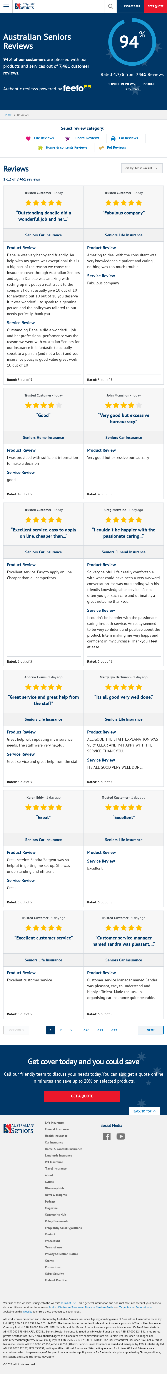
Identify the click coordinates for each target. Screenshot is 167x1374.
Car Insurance (54, 1142)
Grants (49, 1260)
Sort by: (138, 168)
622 (114, 1030)
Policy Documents (56, 1221)
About (49, 1175)
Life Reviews (44, 138)
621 (100, 1030)
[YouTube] (121, 1135)
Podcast (50, 1201)
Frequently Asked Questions (63, 1228)
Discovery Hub (54, 1188)
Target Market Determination (136, 1307)
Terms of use (53, 1247)
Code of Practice (56, 1280)
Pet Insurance (54, 1162)
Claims (49, 1182)
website (27, 1311)
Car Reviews (128, 138)
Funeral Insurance (57, 1129)
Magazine (51, 1208)
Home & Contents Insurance (63, 1149)
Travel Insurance (56, 1168)
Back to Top (143, 1111)
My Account (52, 1241)
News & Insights (56, 1195)
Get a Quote (156, 6)
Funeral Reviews (86, 138)
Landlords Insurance (58, 1155)
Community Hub (55, 1214)
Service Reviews (121, 84)
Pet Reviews (116, 147)
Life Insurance (54, 1122)
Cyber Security (54, 1273)
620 (86, 1030)
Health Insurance (56, 1135)
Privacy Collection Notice (61, 1254)
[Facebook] (107, 1135)
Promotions (52, 1267)
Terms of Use (68, 1303)
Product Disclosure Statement (66, 1307)
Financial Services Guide (99, 1307)
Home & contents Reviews (66, 147)
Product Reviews (141, 86)
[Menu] (6, 6)
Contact (50, 1234)
